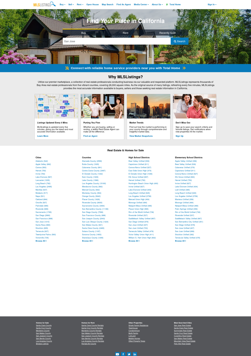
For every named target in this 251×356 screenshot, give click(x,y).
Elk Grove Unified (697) (138, 177)
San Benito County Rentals (92, 338)
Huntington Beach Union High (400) (143, 183)
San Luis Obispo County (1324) (95, 221)
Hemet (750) (41, 170)
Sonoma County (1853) (91, 234)
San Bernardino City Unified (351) (189, 221)
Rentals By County (88, 343)
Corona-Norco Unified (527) (140, 167)
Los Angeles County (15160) (94, 183)
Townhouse (133, 328)
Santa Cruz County (43, 328)
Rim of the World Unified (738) (141, 212)
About (156, 4)
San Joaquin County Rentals (92, 336)
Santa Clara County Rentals (92, 325)
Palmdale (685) (42, 205)
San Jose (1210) (42, 221)
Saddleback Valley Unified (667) (142, 218)
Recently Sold (167, 33)
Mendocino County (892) (92, 186)
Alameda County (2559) (92, 161)
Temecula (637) (42, 231)
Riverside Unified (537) (138, 215)
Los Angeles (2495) (44, 186)
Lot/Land (132, 336)
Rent (79, 4)
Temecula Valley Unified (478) (141, 231)
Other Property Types (137, 341)
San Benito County (43, 338)
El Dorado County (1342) (92, 173)
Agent (123, 4)
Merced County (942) (91, 189)
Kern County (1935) (90, 177)
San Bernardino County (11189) (95, 208)
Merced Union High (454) (139, 199)
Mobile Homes (134, 338)
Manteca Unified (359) (184, 199)
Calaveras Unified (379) (185, 167)
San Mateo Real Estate (183, 338)
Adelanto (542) (42, 161)
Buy (62, 4)
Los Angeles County (44, 341)
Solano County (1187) (91, 231)
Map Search (107, 4)
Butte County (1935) (90, 164)
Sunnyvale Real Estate (183, 330)
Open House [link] (92, 4)
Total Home (175, 4)
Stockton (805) (42, 228)
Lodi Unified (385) (182, 189)
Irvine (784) (40, 173)
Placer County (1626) (91, 199)
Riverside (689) (42, 208)
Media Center (140, 4)
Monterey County (43, 330)
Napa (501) (40, 196)
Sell (70, 4)
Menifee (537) (41, 189)
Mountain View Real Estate (184, 341)
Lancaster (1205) (43, 180)
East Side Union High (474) (140, 170)
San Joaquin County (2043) (93, 218)
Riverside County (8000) (92, 202)
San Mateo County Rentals (92, 333)
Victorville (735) (42, 237)
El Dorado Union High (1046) (140, 173)
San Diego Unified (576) (138, 221)
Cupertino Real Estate (182, 336)
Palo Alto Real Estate (182, 343)
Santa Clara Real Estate (183, 328)
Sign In (211, 4)
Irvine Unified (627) (136, 186)
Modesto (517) (42, 193)
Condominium (134, 330)
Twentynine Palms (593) (46, 234)
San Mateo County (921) (92, 224)
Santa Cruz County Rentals (92, 328)
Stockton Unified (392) (184, 234)
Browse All (41, 240)
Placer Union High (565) (138, 208)
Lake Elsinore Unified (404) (186, 186)
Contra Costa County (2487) (93, 170)
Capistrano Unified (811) (139, 164)
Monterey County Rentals (91, 330)
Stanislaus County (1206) (92, 237)
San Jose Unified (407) (138, 224)
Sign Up (179, 135)
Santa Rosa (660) (43, 224)
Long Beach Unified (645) (139, 193)
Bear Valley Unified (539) (139, 161)
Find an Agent (90, 135)
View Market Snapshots (141, 135)
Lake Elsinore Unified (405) (140, 189)
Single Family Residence (138, 325)
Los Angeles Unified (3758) (140, 196)
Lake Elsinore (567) (44, 177)
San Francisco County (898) (94, 215)
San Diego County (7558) (92, 212)
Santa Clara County (44, 325)
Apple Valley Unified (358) (186, 161)
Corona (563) (41, 167)
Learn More (42, 135)
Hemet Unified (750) (137, 180)
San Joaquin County (44, 336)
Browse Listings (42, 343)
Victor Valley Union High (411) (141, 234)
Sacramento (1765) (44, 212)
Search (180, 41)
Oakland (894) (41, 199)
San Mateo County (43, 333)
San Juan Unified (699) (184, 231)
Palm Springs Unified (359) (186, 208)
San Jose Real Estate (182, 325)
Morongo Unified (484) (138, 202)
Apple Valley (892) (43, 164)
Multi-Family (133, 333)
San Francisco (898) (44, 218)
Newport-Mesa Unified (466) (140, 205)
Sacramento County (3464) (93, 205)
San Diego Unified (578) (185, 224)
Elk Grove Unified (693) (185, 177)
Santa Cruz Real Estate (183, 333)
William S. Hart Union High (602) (142, 237)
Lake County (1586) (90, 180)
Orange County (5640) (91, 196)
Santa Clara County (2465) (93, 228)
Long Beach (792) (43, 183)
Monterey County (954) (91, 193)
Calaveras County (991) (92, 167)
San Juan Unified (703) (138, 228)
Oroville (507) (41, 202)
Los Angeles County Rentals (92, 341)
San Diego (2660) (43, 215)
